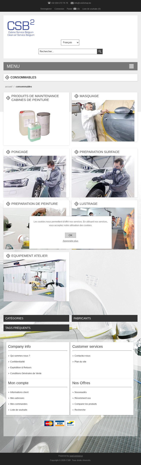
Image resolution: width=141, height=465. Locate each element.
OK (70, 235)
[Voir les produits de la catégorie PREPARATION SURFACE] (103, 187)
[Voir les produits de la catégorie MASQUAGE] (103, 131)
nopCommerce (76, 456)
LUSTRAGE (88, 204)
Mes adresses (17, 398)
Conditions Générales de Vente (25, 373)
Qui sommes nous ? (20, 356)
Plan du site (80, 361)
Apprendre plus (70, 241)
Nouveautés (81, 392)
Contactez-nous (82, 356)
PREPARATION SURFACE (100, 152)
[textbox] (67, 51)
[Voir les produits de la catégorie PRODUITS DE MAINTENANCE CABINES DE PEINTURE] (34, 135)
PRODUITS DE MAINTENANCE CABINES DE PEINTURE (35, 98)
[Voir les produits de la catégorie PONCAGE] (34, 187)
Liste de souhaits (18, 410)
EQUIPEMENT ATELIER (29, 256)
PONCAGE (19, 152)
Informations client (19, 392)
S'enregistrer (46, 9)
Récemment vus (83, 398)
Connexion (59, 9)
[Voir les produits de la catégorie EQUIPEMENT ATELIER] (34, 291)
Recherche (80, 410)
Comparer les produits (86, 404)
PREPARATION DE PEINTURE (34, 204)
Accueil (8, 86)
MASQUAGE (89, 96)
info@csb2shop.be (82, 3)
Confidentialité (17, 361)
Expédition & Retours (20, 367)
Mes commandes (18, 404)
